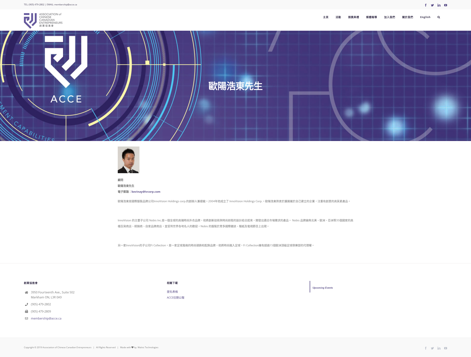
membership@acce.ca (65, 4)
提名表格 (172, 291)
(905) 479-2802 (36, 4)
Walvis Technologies (147, 347)
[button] (439, 17)
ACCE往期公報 (175, 297)
